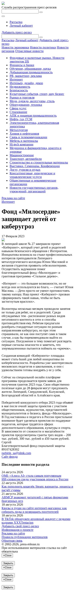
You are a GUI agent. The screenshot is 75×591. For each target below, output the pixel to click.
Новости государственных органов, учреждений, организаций (34, 189)
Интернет (16, 79)
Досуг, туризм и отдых (25, 169)
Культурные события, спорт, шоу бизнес (37, 94)
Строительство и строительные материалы (39, 162)
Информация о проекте (17, 529)
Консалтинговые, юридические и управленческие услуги (32, 175)
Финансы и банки (22, 65)
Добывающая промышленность (31, 72)
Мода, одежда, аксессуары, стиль (32, 101)
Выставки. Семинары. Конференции (35, 166)
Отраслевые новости (29, 51)
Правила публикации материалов (25, 537)
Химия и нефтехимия (24, 133)
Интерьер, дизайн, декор (26, 83)
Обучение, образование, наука (30, 68)
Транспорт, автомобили (26, 159)
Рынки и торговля (22, 97)
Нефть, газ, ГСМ (21, 119)
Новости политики (43, 47)
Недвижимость (20, 86)
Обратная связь (12, 540)
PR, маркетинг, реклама (26, 76)
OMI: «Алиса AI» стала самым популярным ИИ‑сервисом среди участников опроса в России (35, 477)
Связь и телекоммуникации (28, 137)
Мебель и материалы (24, 140)
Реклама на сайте (13, 198)
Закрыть (8, 563)
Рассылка (16, 22)
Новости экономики (15, 47)
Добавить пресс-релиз (17, 32)
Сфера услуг (18, 108)
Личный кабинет (21, 25)
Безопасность (19, 90)
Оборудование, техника (26, 104)
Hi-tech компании (21, 144)
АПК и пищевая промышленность (33, 115)
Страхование (18, 112)
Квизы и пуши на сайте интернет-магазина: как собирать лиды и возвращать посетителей (34, 509)
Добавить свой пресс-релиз (20, 526)
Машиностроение (22, 155)
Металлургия (19, 130)
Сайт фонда (10, 456)
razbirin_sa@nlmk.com (16, 453)
